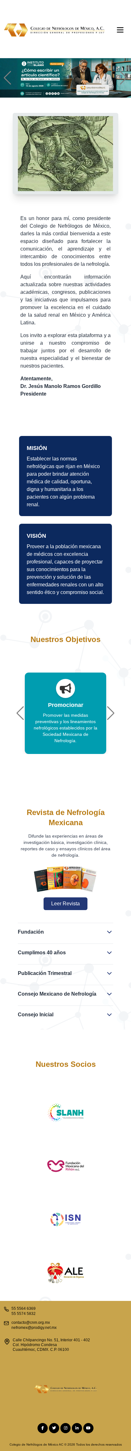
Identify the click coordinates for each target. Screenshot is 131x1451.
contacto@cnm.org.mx (30, 1322)
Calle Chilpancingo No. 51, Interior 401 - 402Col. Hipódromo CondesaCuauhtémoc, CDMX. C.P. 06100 (51, 1345)
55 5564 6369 (23, 1308)
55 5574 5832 (23, 1313)
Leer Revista (65, 903)
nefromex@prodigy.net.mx (34, 1327)
